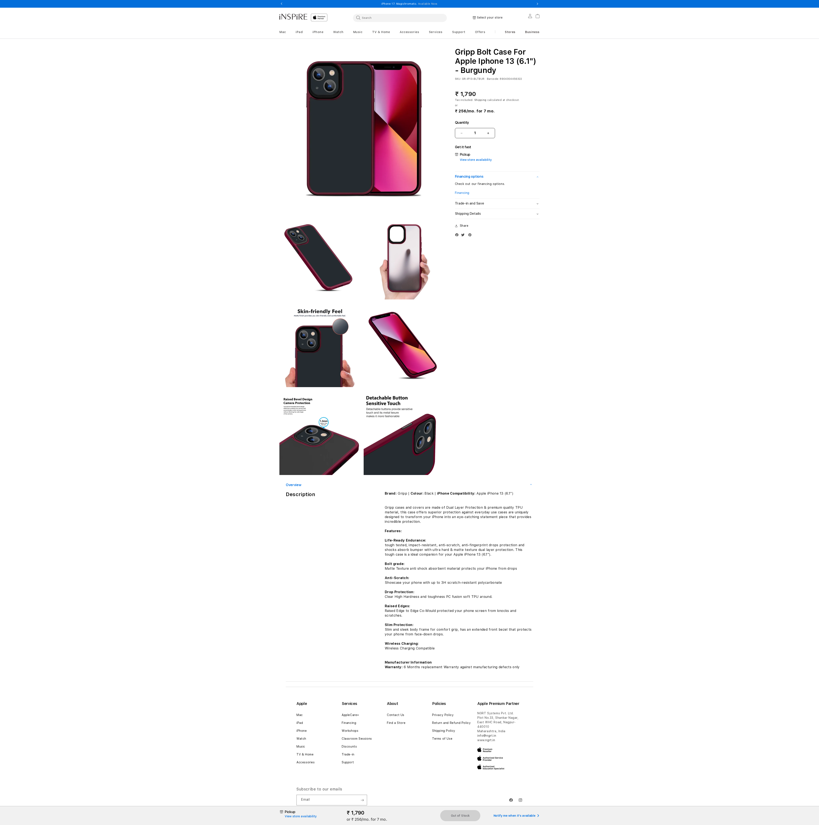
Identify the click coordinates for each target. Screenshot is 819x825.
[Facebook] (458, 236)
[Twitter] (464, 236)
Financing (462, 193)
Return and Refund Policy (451, 723)
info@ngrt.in (486, 735)
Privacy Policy (443, 715)
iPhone (301, 730)
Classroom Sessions (357, 738)
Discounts (349, 746)
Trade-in (348, 754)
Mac (299, 715)
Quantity (462, 123)
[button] (282, 32)
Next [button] (537, 4)
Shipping (480, 100)
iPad (299, 723)
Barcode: (493, 78)
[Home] (293, 17)
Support (348, 762)
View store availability (476, 159)
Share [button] (464, 225)
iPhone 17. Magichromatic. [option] (409, 3)
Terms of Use (442, 738)
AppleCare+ (350, 715)
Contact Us (395, 715)
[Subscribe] (362, 800)
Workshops (350, 730)
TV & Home (305, 754)
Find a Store (396, 723)
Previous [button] (281, 4)
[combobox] (400, 18)
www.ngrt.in (486, 740)
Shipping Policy (443, 730)
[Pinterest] (471, 236)
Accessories (305, 762)
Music (300, 746)
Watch (301, 738)
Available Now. (428, 3)
